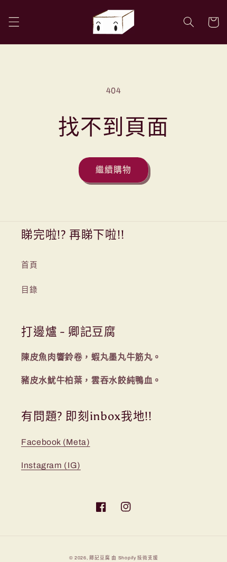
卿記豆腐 (99, 557)
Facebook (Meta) (55, 441)
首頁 (29, 265)
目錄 (29, 289)
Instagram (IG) (51, 465)
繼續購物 (113, 169)
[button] (14, 22)
